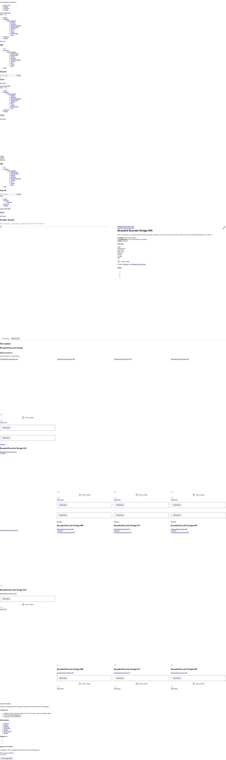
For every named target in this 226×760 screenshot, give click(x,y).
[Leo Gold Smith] (5, 13)
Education (6, 726)
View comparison (6, 758)
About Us (6, 204)
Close (2, 158)
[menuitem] (5, 17)
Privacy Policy (8, 731)
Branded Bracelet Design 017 (122, 529)
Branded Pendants (16, 60)
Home (5, 199)
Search (19, 75)
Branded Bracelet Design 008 (65, 529)
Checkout (6, 8)
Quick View (3, 422)
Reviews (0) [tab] (15, 338)
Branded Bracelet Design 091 (126, 228)
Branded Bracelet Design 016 (8, 452)
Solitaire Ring (14, 53)
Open (2, 156)
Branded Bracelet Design (139, 264)
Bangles (13, 56)
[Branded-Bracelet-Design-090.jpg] (54, 280)
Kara (12, 63)
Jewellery (6, 50)
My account (7, 5)
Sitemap (6, 733)
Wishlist (6, 7)
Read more (6, 427)
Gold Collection (11, 52)
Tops (12, 66)
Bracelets (13, 58)
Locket (12, 64)
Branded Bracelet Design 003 (179, 529)
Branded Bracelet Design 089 (126, 226)
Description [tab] (5, 338)
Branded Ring (14, 55)
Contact (6, 10)
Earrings (13, 61)
